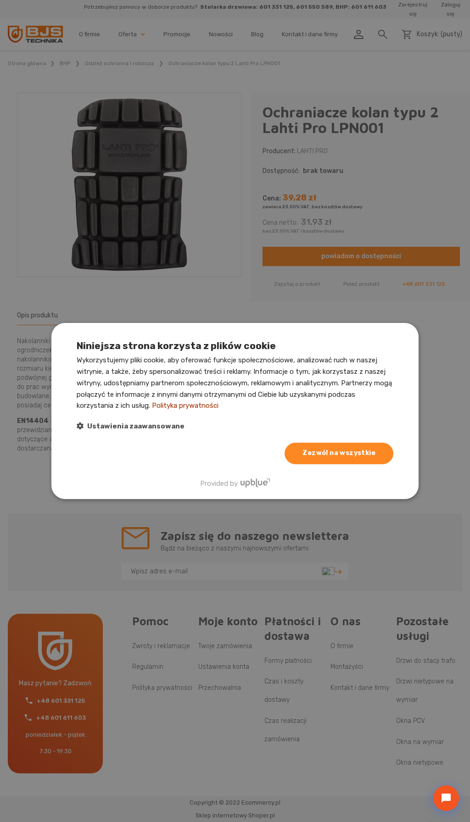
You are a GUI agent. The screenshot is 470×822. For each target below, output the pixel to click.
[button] (131, 426)
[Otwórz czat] (446, 798)
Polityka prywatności (185, 405)
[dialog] (235, 411)
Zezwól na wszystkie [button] (338, 453)
